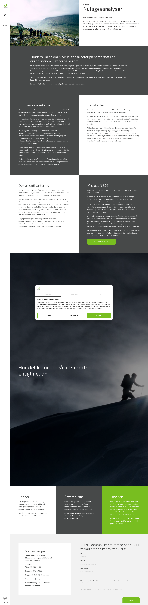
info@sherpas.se (37, 579)
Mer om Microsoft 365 (101, 242)
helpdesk (5, 602)
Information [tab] (74, 294)
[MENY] (5, 22)
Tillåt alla (98, 315)
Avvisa (49, 315)
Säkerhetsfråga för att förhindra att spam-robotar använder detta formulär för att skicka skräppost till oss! (107, 582)
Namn (82, 553)
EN (6, 15)
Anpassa (73, 315)
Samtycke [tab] (48, 294)
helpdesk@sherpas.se (40, 575)
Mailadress (83, 561)
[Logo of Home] (5, 6)
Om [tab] (100, 294)
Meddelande (84, 568)
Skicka (131, 600)
